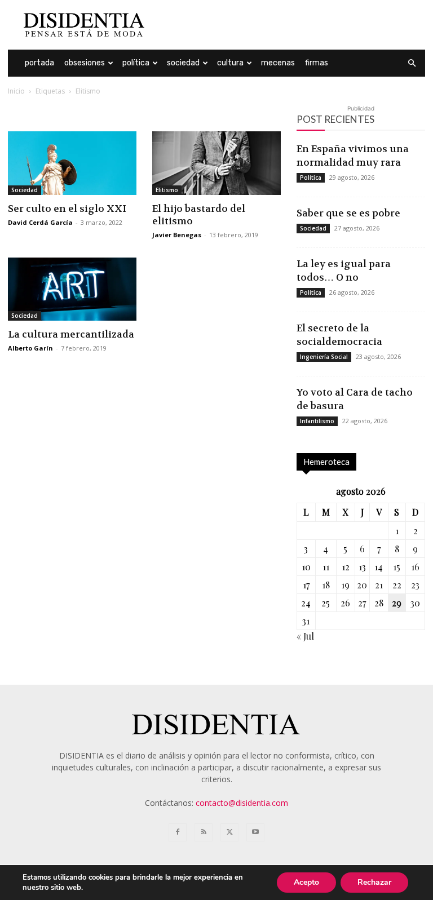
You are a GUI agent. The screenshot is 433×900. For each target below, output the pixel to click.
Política (135, 63)
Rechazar (374, 882)
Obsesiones (84, 63)
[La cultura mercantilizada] (72, 289)
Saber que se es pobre (348, 213)
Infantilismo (317, 421)
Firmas (316, 63)
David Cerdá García (40, 222)
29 (396, 603)
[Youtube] (255, 832)
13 (362, 567)
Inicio (16, 91)
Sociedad (183, 63)
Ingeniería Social (324, 357)
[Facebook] (178, 832)
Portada (39, 63)
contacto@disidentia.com (242, 802)
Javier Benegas (176, 234)
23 (415, 585)
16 (415, 567)
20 (362, 585)
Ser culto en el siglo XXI (67, 208)
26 (345, 603)
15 (396, 567)
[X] (229, 832)
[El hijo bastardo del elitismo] (216, 163)
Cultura (230, 63)
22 (396, 585)
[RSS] (204, 832)
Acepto (306, 882)
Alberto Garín (30, 348)
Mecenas (278, 63)
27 (362, 603)
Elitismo (167, 190)
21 (379, 585)
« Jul (305, 636)
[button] (411, 63)
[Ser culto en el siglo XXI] (72, 163)
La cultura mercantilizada (71, 334)
